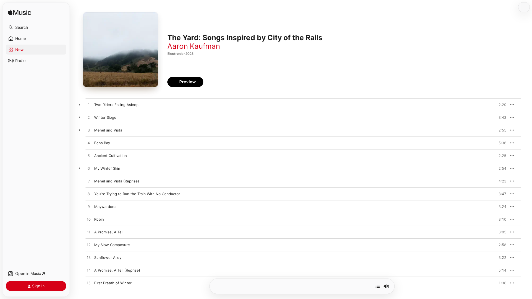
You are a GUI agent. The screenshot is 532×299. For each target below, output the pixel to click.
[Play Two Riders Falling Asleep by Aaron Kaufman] (88, 104)
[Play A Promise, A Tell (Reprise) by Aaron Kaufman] (88, 270)
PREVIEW (500, 104)
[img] (19, 12)
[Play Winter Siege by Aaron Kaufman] (88, 117)
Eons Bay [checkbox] (102, 143)
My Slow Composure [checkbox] (112, 245)
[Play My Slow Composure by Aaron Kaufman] (88, 245)
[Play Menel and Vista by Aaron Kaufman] (88, 130)
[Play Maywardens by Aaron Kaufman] (88, 206)
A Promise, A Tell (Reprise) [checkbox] (117, 270)
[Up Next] (377, 286)
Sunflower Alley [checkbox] (107, 257)
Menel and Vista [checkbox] (108, 130)
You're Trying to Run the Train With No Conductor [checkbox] (137, 194)
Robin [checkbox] (99, 219)
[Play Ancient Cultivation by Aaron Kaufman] (88, 155)
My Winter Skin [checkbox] (107, 168)
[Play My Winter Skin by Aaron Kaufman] (88, 168)
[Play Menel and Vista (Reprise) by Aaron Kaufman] (88, 181)
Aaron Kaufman (193, 46)
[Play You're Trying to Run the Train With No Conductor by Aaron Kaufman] (88, 194)
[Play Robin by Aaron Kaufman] (88, 219)
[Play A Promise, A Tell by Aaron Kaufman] (88, 232)
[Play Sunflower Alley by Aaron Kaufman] (88, 257)
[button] (36, 27)
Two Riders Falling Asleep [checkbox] (116, 104)
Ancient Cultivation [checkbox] (110, 155)
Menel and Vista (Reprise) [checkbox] (116, 181)
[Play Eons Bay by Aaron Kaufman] (88, 143)
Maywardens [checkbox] (105, 206)
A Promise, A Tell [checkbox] (108, 232)
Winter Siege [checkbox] (105, 117)
